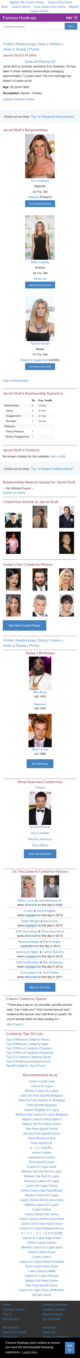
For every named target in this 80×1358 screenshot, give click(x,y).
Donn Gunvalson (52, 931)
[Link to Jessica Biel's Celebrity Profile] (13, 605)
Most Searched (53, 1314)
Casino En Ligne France (42, 1185)
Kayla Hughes (46, 911)
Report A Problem (14, 1332)
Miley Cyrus (26, 900)
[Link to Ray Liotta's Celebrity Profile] (40, 605)
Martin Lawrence (40, 839)
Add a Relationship (15, 380)
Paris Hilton (40, 845)
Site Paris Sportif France (42, 1285)
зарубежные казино (41, 1157)
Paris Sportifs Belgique (41, 1105)
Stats (42, 44)
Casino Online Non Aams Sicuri (42, 1223)
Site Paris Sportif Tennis (41, 1128)
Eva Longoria (29, 972)
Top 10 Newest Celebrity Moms (28, 1039)
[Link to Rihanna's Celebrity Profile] (13, 579)
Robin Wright (30, 921)
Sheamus (40, 704)
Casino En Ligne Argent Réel (41, 1238)
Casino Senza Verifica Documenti (41, 1219)
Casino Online (20, 6)
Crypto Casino (41, 1209)
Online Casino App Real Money (42, 1190)
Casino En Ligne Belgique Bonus (42, 1228)
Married (34, 197)
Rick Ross (40, 692)
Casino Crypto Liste (42, 1081)
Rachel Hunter (40, 343)
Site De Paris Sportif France (41, 1133)
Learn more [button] (29, 1352)
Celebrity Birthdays (55, 1304)
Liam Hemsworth (50, 900)
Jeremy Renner (40, 827)
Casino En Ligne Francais (42, 1275)
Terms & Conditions (56, 1337)
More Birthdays (40, 763)
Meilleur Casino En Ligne (41, 1090)
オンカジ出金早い (42, 1147)
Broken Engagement (34, 360)
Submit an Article (14, 492)
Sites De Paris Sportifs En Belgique (41, 1100)
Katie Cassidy (40, 262)
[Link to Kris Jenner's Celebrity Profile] (66, 605)
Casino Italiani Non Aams (41, 1214)
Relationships (26, 44)
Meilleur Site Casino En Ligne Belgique (42, 1114)
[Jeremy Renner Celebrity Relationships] (40, 808)
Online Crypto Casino (41, 1242)
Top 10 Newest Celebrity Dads (27, 1044)
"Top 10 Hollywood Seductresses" (52, 116)
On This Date (51, 1319)
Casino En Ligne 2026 (41, 1166)
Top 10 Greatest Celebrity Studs (28, 1057)
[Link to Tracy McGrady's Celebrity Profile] (40, 516)
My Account (10, 1327)
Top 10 (7, 1314)
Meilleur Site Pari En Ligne (41, 1176)
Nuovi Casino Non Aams (41, 1266)
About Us (49, 1332)
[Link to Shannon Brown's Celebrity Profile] (66, 516)
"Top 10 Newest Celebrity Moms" (51, 469)
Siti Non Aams (41, 1295)
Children (55, 44)
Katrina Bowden (28, 962)
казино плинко (42, 1152)
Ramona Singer (28, 942)
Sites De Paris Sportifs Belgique (41, 1095)
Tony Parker (50, 972)
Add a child (57, 456)
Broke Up (40, 278)
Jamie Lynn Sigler (27, 952)
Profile (8, 44)
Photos (34, 49)
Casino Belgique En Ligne (41, 1110)
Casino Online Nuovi (41, 1252)
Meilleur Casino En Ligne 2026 (41, 1247)
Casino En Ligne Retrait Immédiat (41, 1261)
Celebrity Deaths (54, 1309)
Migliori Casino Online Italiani (41, 1119)
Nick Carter (40, 749)
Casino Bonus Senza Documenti (41, 1200)
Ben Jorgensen (53, 962)
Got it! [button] (70, 1348)
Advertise (49, 1327)
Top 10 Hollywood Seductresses (28, 1061)
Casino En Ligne (42, 1086)
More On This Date (40, 987)
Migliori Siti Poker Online (41, 1280)
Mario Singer (52, 942)
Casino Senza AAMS (42, 1271)
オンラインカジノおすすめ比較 (42, 1233)
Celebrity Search (14, 1309)
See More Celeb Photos (24, 625)
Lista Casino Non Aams (49, 6)
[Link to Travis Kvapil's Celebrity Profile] (13, 516)
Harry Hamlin (40, 833)
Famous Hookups (19, 17)
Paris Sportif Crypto (42, 1162)
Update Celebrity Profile (18, 99)
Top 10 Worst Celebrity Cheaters (29, 1048)
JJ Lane (28, 911)
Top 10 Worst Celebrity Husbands (29, 1053)
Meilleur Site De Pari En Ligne (42, 1171)
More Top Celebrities (40, 853)
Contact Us (10, 1337)
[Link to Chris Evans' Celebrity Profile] (40, 579)
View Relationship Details (40, 203)
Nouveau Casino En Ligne (41, 1181)
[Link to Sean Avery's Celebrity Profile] (66, 542)
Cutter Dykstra (53, 952)
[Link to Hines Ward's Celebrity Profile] (13, 542)
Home (7, 1304)
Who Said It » (16, 1024)
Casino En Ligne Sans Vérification (41, 1290)
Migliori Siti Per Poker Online (42, 1124)
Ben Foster (50, 921)
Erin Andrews (40, 181)
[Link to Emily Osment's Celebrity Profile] (66, 579)
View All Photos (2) (40, 61)
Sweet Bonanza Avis (41, 1138)
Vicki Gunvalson (26, 931)
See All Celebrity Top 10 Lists (26, 1066)
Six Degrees (11, 1319)
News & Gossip (14, 49)
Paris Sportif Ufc (41, 1143)
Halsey (40, 787)
